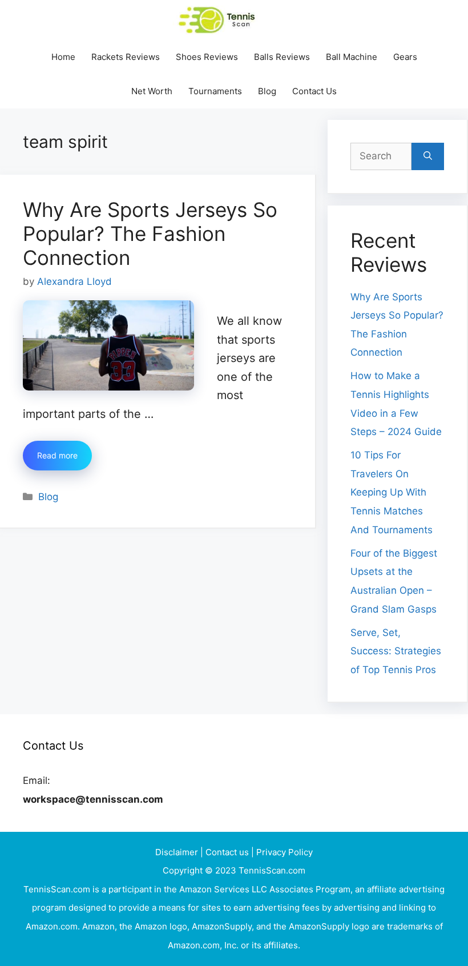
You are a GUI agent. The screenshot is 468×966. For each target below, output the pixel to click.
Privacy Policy (284, 852)
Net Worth (151, 91)
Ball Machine (351, 56)
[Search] (427, 156)
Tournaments (215, 91)
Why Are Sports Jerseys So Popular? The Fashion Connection (150, 233)
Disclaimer (177, 852)
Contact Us (314, 91)
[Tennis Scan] (231, 20)
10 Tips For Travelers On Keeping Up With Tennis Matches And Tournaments (391, 492)
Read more (57, 455)
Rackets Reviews (125, 56)
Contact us (228, 852)
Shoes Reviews (207, 56)
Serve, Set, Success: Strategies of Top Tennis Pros (395, 651)
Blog (267, 91)
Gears (405, 56)
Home (63, 56)
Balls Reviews (282, 56)
